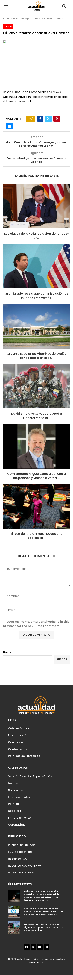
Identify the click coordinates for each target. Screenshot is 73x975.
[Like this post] (31, 119)
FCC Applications (20, 852)
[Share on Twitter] (48, 119)
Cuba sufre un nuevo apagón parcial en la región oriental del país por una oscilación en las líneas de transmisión (42, 895)
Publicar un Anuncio (22, 845)
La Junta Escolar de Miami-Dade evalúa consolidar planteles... (36, 356)
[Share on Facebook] (40, 119)
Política (13, 804)
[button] (64, 6)
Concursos (15, 742)
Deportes (14, 811)
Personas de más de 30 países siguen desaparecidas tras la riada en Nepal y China (44, 927)
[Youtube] (40, 947)
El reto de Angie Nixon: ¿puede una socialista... (37, 536)
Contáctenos (17, 749)
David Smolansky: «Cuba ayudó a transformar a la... (36, 415)
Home (6, 18)
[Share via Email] (9, 126)
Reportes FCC (17, 859)
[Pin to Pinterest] (56, 119)
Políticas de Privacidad (24, 756)
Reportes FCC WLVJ (21, 872)
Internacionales (19, 797)
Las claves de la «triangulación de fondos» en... (36, 235)
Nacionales (16, 790)
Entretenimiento (19, 818)
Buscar (8, 652)
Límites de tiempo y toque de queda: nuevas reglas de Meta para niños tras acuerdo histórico (44, 911)
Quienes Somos (19, 728)
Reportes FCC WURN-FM (24, 865)
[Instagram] (46, 947)
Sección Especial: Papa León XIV (30, 776)
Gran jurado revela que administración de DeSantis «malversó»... (36, 295)
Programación (18, 735)
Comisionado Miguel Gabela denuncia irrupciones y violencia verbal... (36, 476)
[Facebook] (27, 947)
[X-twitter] (33, 947)
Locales (13, 783)
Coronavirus (16, 824)
